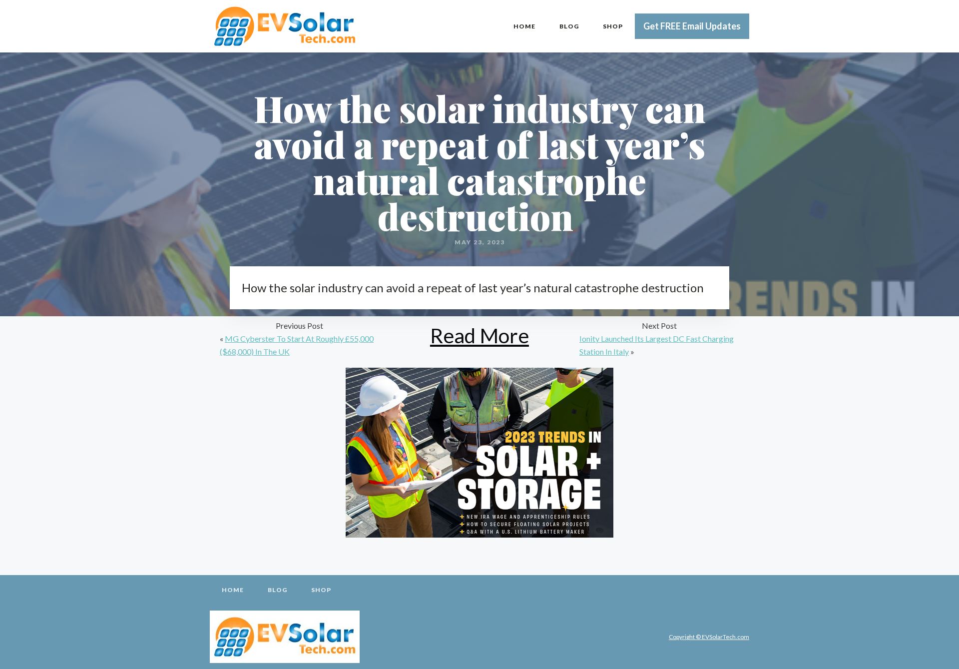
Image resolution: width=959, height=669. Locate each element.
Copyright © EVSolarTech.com (709, 637)
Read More (479, 335)
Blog (569, 26)
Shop (613, 26)
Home (524, 26)
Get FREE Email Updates (692, 25)
